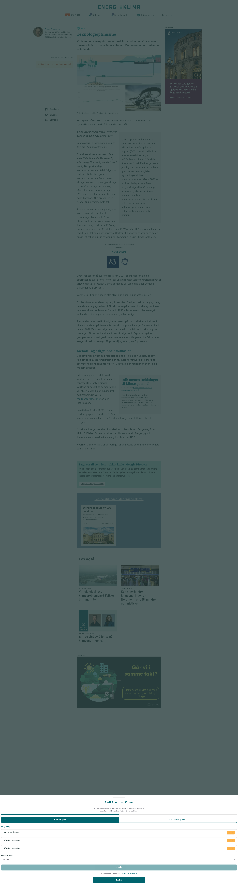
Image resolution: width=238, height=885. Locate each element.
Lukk (119, 880)
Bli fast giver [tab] (60, 820)
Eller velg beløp (7, 856)
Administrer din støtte (128, 874)
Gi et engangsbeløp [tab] (178, 820)
